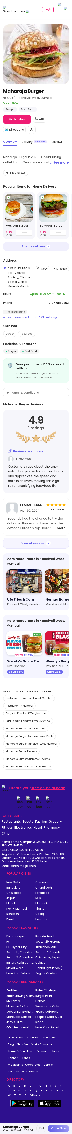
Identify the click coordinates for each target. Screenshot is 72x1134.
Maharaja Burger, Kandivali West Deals (29, 736)
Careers (13, 1071)
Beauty (27, 821)
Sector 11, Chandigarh (20, 957)
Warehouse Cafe (47, 1006)
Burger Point (43, 996)
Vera (47, 1065)
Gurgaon (41, 882)
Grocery (55, 821)
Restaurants (11, 821)
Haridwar (41, 919)
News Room (16, 1037)
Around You (49, 1037)
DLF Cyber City (16, 947)
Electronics (23, 827)
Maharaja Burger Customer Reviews (28, 759)
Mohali (10, 903)
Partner (13, 1058)
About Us (32, 1037)
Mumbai (41, 903)
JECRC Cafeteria (46, 1012)
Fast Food (27, 333)
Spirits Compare (41, 1044)
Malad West (14, 968)
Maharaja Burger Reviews (21, 751)
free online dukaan (48, 787)
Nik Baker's (13, 1001)
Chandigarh (43, 888)
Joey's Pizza (14, 1022)
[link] (19, 215)
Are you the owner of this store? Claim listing (30, 317)
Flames (40, 1001)
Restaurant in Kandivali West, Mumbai (29, 698)
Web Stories (30, 1071)
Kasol (10, 919)
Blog (11, 1044)
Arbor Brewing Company (20, 996)
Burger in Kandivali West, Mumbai (26, 713)
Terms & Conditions (20, 1051)
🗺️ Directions (14, 130)
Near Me (22, 1044)
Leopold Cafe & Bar (48, 1017)
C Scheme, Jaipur (47, 957)
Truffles (11, 990)
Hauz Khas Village (18, 973)
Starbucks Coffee (18, 1017)
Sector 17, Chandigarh (49, 952)
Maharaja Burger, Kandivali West (26, 728)
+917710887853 (58, 303)
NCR (38, 898)
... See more (59, 162)
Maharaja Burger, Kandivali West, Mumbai (31, 743)
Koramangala (15, 936)
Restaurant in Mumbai (19, 705)
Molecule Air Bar (17, 1006)
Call (41, 1128)
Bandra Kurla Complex (20, 963)
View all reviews (32, 543)
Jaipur (10, 898)
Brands (25, 1058)
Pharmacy (51, 827)
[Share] (32, 130)
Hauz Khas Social (47, 1027)
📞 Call (40, 119)
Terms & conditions (24, 393)
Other (6, 833)
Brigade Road (44, 936)
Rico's (39, 1022)
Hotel (37, 827)
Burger (10, 333)
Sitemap (42, 1051)
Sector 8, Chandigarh (20, 952)
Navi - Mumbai (16, 909)
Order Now (17, 119)
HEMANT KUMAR (32, 505)
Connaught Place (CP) (49, 968)
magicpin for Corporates (24, 1065)
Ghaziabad (13, 893)
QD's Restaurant (17, 1027)
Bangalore (13, 888)
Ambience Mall (45, 947)
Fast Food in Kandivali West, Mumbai (28, 721)
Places (55, 1051)
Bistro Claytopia (46, 990)
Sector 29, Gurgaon (48, 942)
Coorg (39, 914)
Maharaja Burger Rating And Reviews (28, 766)
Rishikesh (12, 914)
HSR (8, 942)
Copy (44, 268)
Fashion (41, 821)
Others (35, 1095)
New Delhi (13, 882)
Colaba (40, 963)
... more (60, 528)
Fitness (7, 827)
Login (48, 9)
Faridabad (42, 893)
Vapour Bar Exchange (20, 1012)
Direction (61, 268)
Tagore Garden (46, 973)
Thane (39, 909)
